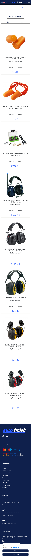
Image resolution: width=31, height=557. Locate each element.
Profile (4, 468)
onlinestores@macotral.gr (9, 523)
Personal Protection (11, 7)
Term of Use (5, 478)
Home (2, 7)
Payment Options (6, 473)
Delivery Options (6, 470)
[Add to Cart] (20, 76)
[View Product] (15, 76)
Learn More (16, 547)
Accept (15, 550)
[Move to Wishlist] (11, 76)
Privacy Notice (6, 485)
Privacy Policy (6, 480)
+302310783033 (9, 515)
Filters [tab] (8, 22)
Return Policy (5, 475)
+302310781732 (8, 513)
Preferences (15, 554)
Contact (4, 482)
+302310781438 (18, 513)
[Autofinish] (17, 2)
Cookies (4, 487)
